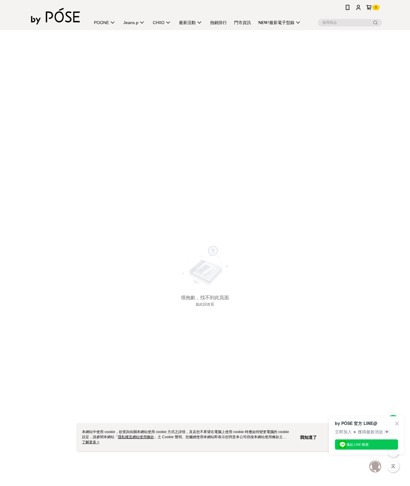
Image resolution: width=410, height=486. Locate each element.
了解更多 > (90, 442)
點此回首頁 (205, 304)
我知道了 (308, 437)
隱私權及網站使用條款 (136, 437)
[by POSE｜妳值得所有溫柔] (55, 16)
